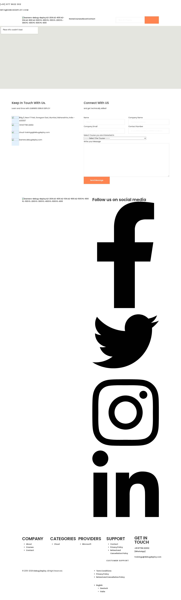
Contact (91, 19)
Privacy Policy (116, 547)
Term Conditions (103, 571)
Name (86, 117)
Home (71, 19)
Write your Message (92, 141)
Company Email (90, 126)
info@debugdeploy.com (14, 10)
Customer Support (117, 560)
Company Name (135, 117)
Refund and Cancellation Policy (110, 577)
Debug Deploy (39, 571)
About (84, 19)
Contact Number (135, 126)
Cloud (57, 544)
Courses (78, 19)
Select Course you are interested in (99, 135)
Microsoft (86, 544)
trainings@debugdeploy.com (147, 557)
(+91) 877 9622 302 (10, 4)
